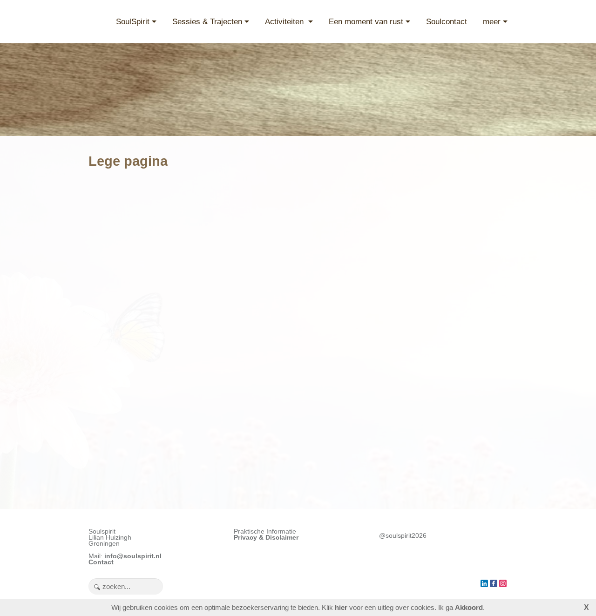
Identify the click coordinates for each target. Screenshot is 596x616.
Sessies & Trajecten (207, 21)
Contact (101, 562)
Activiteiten (285, 21)
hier (341, 607)
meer (492, 21)
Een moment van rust (366, 21)
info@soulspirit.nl (133, 556)
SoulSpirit (132, 21)
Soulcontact (446, 21)
